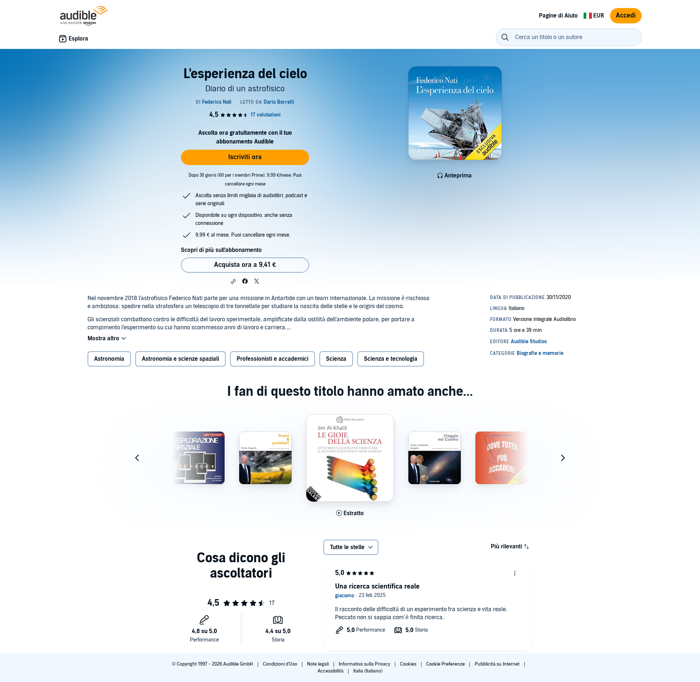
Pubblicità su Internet (498, 664)
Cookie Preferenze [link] (445, 664)
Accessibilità (331, 671)
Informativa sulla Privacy (365, 664)
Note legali (318, 664)
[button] (233, 281)
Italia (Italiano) (367, 671)
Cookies (408, 664)
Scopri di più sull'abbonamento (221, 250)
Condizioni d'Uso (280, 664)
